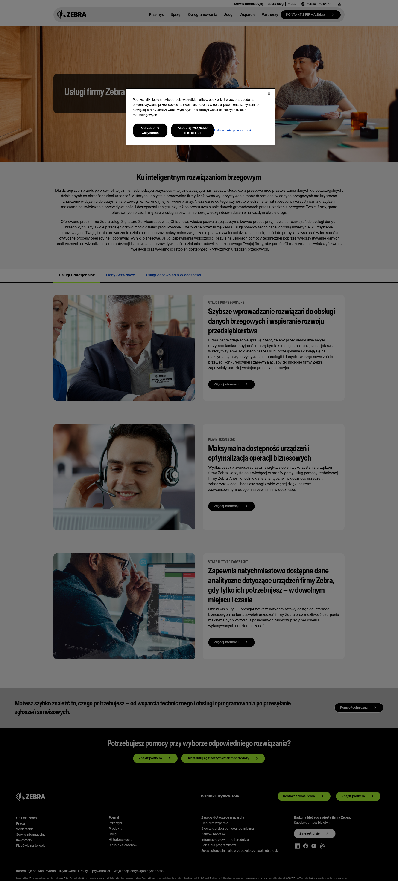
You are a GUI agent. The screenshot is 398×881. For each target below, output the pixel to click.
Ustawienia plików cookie (234, 130)
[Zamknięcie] (269, 94)
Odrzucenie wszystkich (150, 130)
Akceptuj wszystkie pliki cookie (193, 130)
